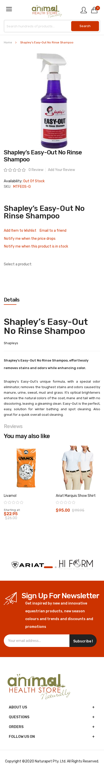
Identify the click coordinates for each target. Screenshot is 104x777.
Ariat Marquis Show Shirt (76, 496)
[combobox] (52, 26)
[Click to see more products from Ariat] (28, 565)
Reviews (13, 426)
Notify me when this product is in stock (36, 246)
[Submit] (85, 26)
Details (11, 300)
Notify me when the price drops (30, 238)
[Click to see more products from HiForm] (76, 565)
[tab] (52, 300)
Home (8, 42)
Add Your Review (61, 170)
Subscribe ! (83, 641)
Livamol (10, 496)
